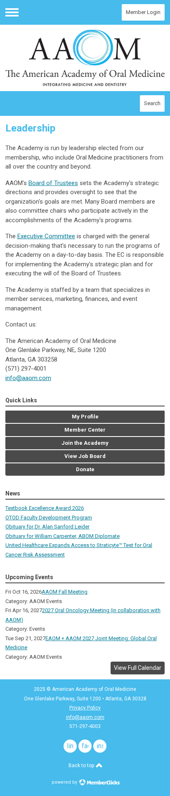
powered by (65, 782)
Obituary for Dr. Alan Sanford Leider (47, 527)
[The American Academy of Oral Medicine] (85, 58)
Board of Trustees (53, 183)
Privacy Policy (85, 708)
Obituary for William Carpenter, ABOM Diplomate (62, 536)
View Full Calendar (137, 668)
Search (152, 103)
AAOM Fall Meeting (64, 592)
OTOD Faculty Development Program (48, 517)
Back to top (81, 765)
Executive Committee (46, 236)
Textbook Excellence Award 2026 (44, 508)
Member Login (143, 12)
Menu (12, 12)
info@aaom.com (28, 378)
